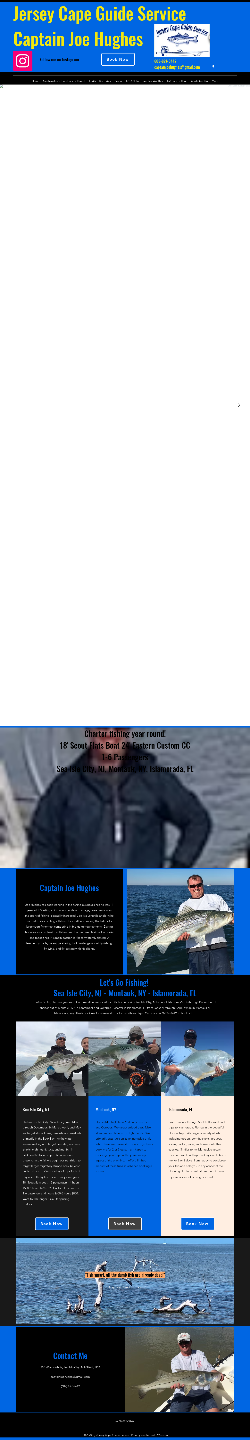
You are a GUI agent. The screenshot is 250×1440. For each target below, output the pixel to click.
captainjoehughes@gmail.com (177, 67)
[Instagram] (22, 61)
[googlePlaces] (213, 67)
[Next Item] (239, 405)
